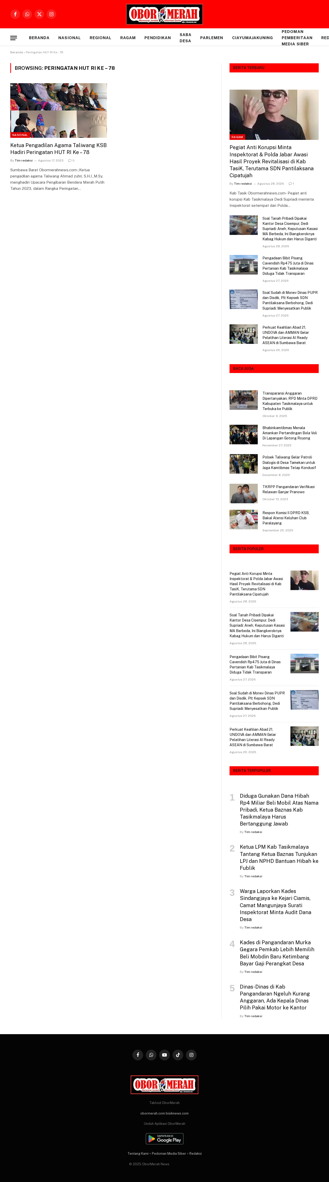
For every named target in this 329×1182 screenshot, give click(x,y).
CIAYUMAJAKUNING (252, 38)
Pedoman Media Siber (169, 1153)
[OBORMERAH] (164, 14)
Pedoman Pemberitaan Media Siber (297, 37)
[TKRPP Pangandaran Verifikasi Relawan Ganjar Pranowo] (244, 493)
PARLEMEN (211, 38)
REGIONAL (101, 38)
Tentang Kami (138, 1153)
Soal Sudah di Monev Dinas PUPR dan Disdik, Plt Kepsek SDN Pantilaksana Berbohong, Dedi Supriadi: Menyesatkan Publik (290, 300)
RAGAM (128, 38)
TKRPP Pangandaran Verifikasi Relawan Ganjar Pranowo (288, 489)
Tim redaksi (24, 160)
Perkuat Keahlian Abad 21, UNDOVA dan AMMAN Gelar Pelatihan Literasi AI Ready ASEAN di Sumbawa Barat (285, 335)
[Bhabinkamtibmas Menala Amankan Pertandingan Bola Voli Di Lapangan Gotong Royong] (244, 434)
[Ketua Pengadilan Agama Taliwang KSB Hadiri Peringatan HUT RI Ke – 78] (58, 110)
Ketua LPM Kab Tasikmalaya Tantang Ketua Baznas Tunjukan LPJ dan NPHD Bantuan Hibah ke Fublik (279, 857)
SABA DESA (185, 37)
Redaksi (195, 1153)
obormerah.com (152, 1113)
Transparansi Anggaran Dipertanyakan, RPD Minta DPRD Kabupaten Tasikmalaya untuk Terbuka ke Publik (289, 401)
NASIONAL (69, 38)
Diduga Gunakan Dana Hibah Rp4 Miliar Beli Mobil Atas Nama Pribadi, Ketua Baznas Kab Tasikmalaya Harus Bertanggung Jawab (279, 810)
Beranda (39, 38)
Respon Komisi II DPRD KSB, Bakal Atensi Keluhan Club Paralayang (285, 518)
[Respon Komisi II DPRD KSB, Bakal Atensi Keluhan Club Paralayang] (244, 519)
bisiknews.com (177, 1113)
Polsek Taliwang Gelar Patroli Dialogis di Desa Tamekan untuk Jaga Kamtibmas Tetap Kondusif (289, 462)
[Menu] (13, 38)
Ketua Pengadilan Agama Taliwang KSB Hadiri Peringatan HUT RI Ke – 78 (58, 148)
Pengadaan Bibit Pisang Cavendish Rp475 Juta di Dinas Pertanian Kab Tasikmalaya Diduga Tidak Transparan (288, 266)
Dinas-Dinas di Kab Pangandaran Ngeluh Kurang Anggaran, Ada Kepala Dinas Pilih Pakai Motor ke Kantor (275, 997)
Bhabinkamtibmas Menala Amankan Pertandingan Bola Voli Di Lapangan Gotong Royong (289, 433)
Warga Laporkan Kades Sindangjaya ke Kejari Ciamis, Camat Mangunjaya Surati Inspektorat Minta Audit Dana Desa (275, 905)
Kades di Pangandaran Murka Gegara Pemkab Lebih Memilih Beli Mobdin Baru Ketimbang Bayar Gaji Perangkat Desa (277, 953)
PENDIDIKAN (157, 38)
